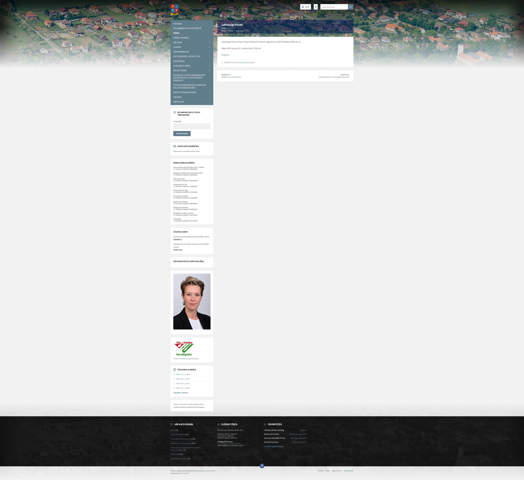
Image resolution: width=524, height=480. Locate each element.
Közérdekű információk (244, 62)
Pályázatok (175, 454)
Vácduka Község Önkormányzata (203, 471)
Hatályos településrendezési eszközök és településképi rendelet (189, 78)
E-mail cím (177, 121)
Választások (180, 70)
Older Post (344, 75)
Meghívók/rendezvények (181, 443)
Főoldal (177, 23)
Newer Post (225, 75)
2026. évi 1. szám (183, 379)
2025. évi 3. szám (183, 383)
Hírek (231, 31)
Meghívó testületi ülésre (231, 77)
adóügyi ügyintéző (299, 442)
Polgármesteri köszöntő (187, 28)
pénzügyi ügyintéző (299, 438)
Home (223, 31)
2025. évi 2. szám (183, 388)
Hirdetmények (181, 37)
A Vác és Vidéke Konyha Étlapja (185, 358)
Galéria (177, 97)
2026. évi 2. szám (183, 374)
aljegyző (303, 430)
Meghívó (225, 54)
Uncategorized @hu (179, 458)
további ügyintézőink (273, 446)
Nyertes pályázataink (184, 92)
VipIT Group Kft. (184, 473)
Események (179, 61)
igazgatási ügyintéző (298, 434)
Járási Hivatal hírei (178, 434)
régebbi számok (180, 392)
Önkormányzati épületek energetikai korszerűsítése (186, 448)
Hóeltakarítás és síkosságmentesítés (334, 77)
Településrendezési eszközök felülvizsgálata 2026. (189, 86)
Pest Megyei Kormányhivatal (229, 443)
